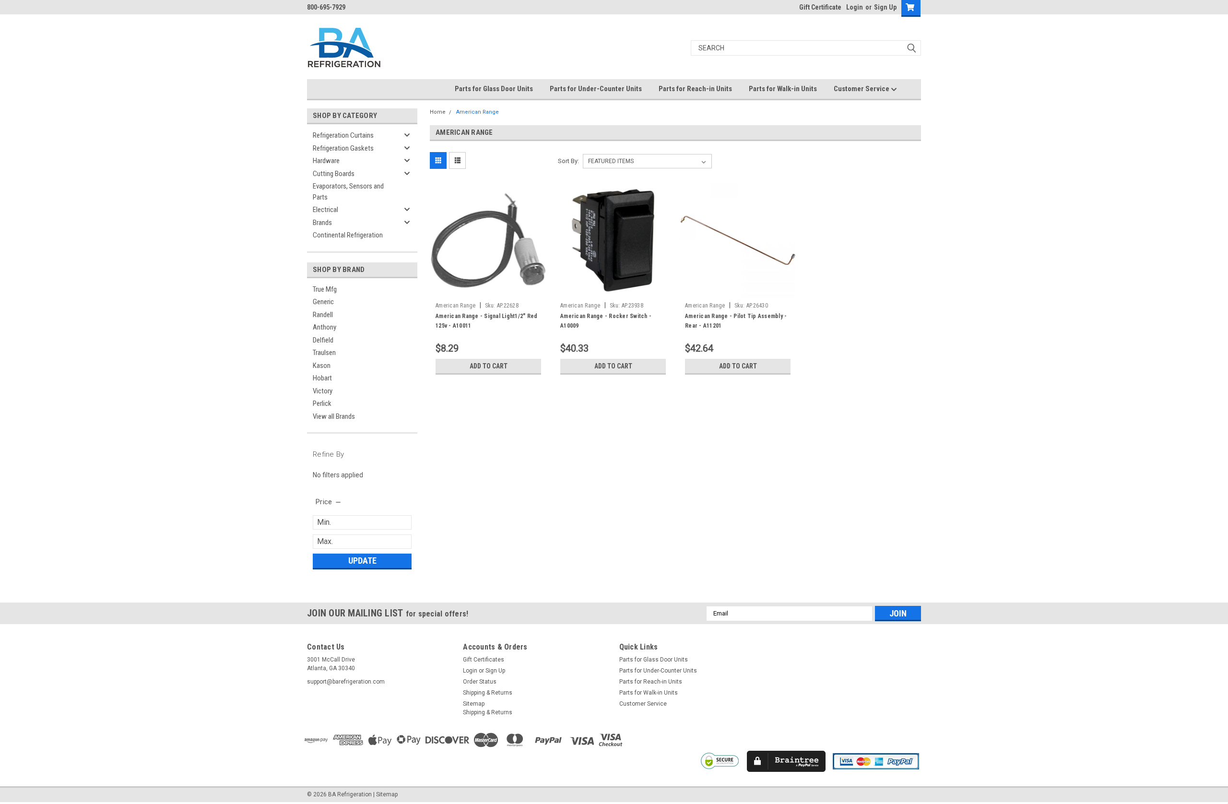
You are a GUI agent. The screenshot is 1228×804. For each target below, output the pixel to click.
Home (438, 112)
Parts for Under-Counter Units (596, 88)
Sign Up (885, 7)
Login (854, 7)
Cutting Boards (333, 173)
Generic (323, 301)
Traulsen (324, 352)
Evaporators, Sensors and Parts (348, 191)
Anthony (324, 327)
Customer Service (862, 88)
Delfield (323, 340)
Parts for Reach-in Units (695, 88)
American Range (477, 112)
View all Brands (334, 416)
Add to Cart (489, 366)
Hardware (326, 160)
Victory (322, 391)
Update (362, 561)
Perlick (322, 403)
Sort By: (568, 161)
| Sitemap (385, 794)
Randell (323, 314)
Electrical (325, 209)
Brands (322, 222)
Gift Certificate (820, 7)
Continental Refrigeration (348, 235)
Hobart (322, 378)
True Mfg (325, 289)
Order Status (479, 681)
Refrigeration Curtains (343, 135)
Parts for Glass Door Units (494, 88)
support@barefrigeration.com (346, 681)
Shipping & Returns (487, 692)
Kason (322, 365)
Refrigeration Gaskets (343, 148)
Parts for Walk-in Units (783, 88)
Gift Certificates (483, 659)
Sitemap (473, 703)
